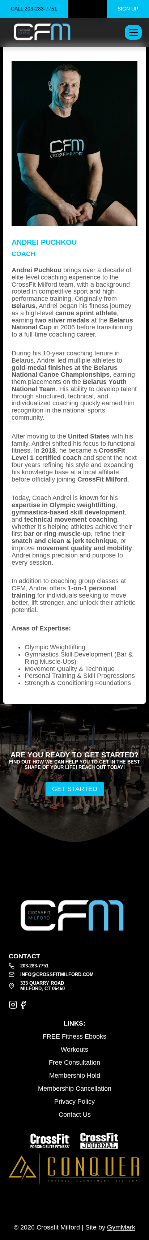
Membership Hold (74, 1075)
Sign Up (128, 9)
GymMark (121, 1227)
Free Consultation (74, 1062)
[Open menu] (133, 32)
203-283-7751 (34, 966)
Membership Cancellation (74, 1088)
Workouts (74, 1049)
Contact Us (75, 1114)
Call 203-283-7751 (34, 9)
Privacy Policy (74, 1101)
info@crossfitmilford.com (57, 974)
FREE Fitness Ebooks (74, 1036)
